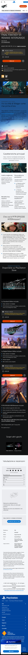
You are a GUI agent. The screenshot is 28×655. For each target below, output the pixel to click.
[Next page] (26, 10)
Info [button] (3, 603)
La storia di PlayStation (6, 614)
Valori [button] (3, 620)
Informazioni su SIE (5, 605)
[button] (14, 87)
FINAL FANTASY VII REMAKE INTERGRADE (11, 10)
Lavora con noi (4, 607)
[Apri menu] (1, 2)
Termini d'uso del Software (24, 649)
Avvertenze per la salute (7, 569)
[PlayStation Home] (14, 2)
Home (3, 600)
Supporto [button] (4, 622)
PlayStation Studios (5, 609)
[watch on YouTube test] (22, 93)
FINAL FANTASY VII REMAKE (7, 113)
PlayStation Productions (6, 610)
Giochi (7, 600)
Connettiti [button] (4, 628)
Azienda (3, 612)
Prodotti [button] (4, 617)
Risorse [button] (3, 625)
